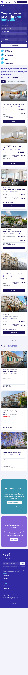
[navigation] (25, 92)
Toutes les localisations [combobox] (7, 34)
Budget (3, 37)
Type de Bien (5, 26)
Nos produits (5, 578)
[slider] (1, 41)
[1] (12, 99)
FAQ (3, 590)
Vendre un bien (6, 577)
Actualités (5, 580)
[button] (11, 2)
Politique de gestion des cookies (9, 598)
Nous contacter (6, 588)
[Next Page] (18, 340)
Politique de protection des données (10, 597)
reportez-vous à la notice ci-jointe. (14, 571)
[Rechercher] (15, 2)
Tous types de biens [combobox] (6, 28)
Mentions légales (6, 595)
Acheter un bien (6, 575)
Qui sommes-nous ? (7, 586)
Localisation (5, 31)
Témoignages (5, 585)
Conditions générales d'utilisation (9, 594)
